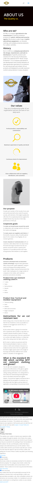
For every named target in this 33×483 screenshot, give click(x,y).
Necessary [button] (2, 455)
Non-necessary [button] (4, 468)
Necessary (4, 457)
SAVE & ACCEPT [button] (4, 482)
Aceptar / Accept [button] (18, 425)
